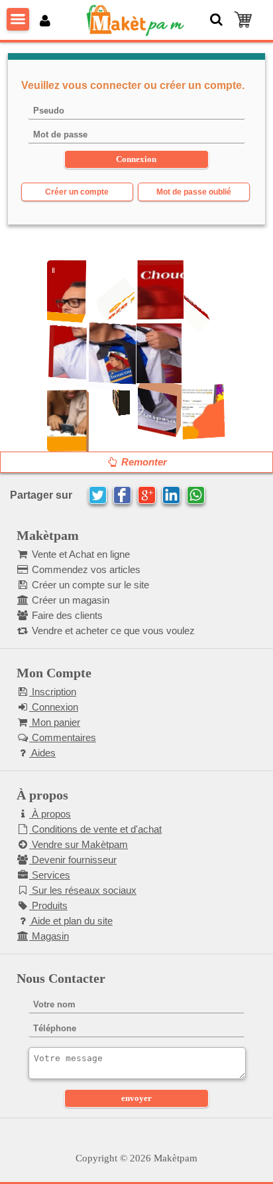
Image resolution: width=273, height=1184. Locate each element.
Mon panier (54, 722)
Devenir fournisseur (73, 859)
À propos (50, 813)
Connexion (53, 707)
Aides (42, 752)
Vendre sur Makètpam (78, 844)
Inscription (52, 691)
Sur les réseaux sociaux (82, 890)
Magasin (49, 936)
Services (49, 875)
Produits (48, 905)
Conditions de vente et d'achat (95, 829)
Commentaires (62, 737)
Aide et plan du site (71, 920)
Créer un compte (77, 192)
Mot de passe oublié (193, 192)
